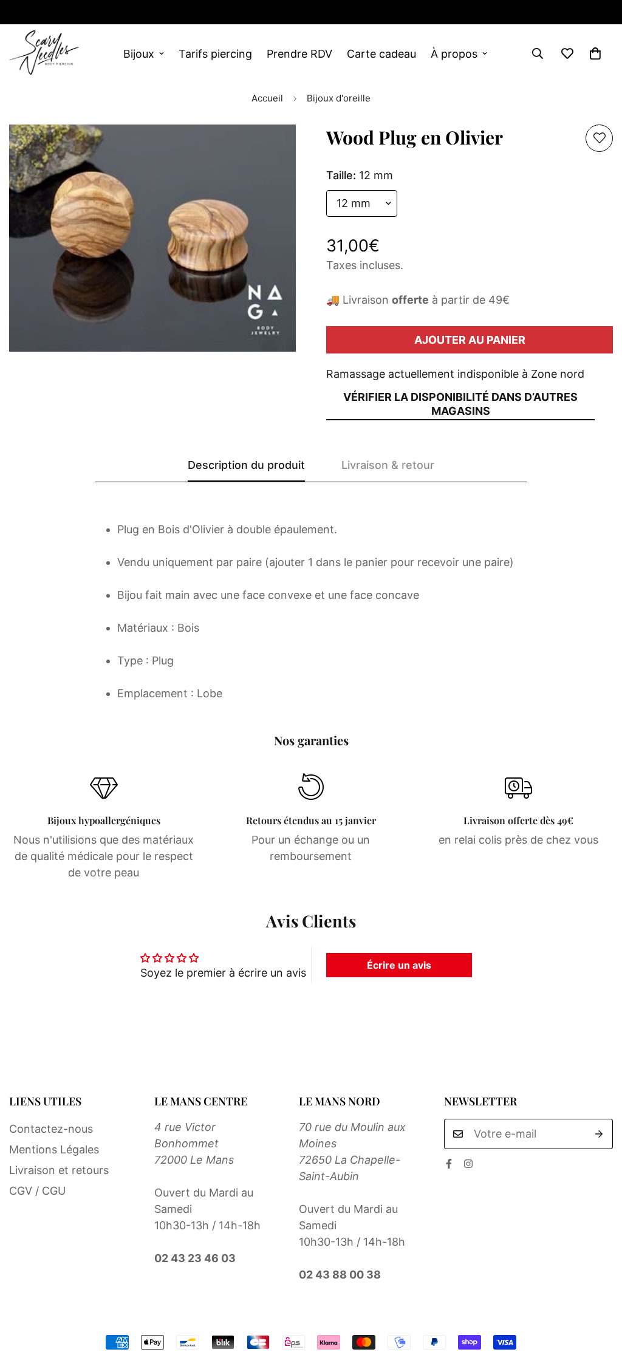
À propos (454, 53)
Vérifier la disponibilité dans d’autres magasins (460, 404)
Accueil (267, 98)
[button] (595, 53)
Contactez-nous (51, 1128)
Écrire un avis (399, 965)
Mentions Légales (54, 1149)
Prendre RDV (299, 53)
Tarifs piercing (215, 53)
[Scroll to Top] (598, 1303)
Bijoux (138, 53)
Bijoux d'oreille (339, 98)
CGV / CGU (37, 1190)
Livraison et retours (59, 1170)
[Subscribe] (599, 1134)
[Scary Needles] (44, 53)
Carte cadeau (381, 53)
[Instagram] (52, 12)
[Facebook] (449, 1164)
